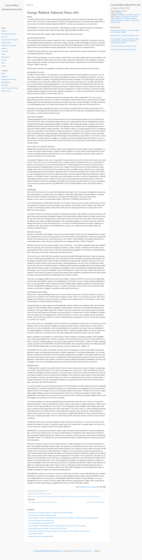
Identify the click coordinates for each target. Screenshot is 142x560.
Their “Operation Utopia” (36, 533)
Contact (4, 66)
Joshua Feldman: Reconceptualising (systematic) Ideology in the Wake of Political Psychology (57, 526)
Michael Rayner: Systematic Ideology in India (42, 515)
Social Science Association (10, 40)
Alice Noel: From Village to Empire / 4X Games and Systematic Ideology (51, 512)
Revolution (77, 496)
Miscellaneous (6, 57)
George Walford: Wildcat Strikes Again (96, 502)
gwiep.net (4, 48)
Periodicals (5, 51)
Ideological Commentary (9, 45)
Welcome (4, 31)
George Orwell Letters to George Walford (41, 536)
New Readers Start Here (9, 34)
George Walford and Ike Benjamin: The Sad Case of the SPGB (48, 528)
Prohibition (62, 496)
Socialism (82, 496)
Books (3, 54)
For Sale (4, 60)
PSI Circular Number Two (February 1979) (41, 520)
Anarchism (33, 496)
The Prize (4, 37)
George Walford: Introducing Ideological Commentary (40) (42, 502)
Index (3, 63)
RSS (98, 551)
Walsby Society (6, 42)
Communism (39, 496)
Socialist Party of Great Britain (92, 496)
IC (60, 84)
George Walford (53, 496)
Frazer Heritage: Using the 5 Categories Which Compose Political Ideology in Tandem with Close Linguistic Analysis (63, 518)
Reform (67, 496)
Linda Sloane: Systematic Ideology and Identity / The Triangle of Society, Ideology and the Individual (59, 531)
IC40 (58, 496)
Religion (72, 496)
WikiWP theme (77, 551)
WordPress (88, 551)
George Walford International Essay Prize (48, 551)
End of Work (46, 496)
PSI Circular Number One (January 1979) (41, 523)
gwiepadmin (34, 490)
